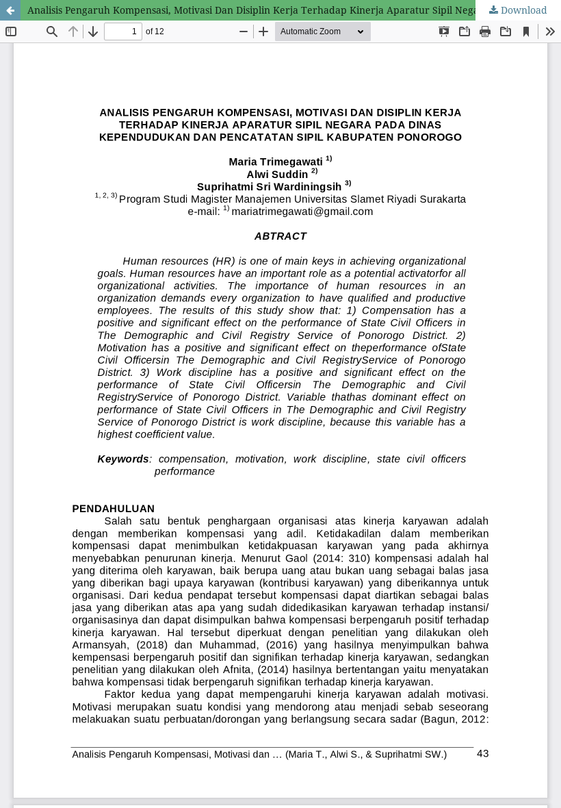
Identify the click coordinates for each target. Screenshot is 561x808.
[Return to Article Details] (10, 10)
